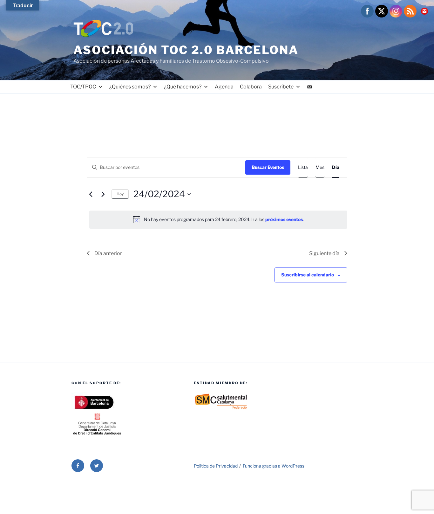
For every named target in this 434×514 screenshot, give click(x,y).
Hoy (120, 193)
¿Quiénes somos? (130, 87)
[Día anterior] (90, 194)
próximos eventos (284, 219)
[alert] (218, 219)
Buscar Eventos (268, 167)
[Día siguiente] (103, 194)
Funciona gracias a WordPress (273, 466)
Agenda (224, 87)
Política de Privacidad (216, 466)
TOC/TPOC (83, 87)
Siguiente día (324, 253)
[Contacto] (309, 86)
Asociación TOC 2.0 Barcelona (186, 50)
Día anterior (108, 253)
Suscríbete (281, 87)
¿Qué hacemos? (182, 87)
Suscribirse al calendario (307, 274)
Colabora (251, 87)
